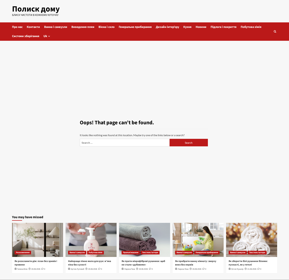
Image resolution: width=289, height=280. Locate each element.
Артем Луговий (77, 269)
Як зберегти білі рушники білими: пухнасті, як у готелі (248, 262)
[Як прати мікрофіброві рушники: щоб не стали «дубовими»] (144, 240)
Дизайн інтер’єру (167, 27)
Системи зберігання (25, 36)
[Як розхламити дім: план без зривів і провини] (37, 240)
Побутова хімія (251, 27)
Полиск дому (36, 9)
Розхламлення (23, 252)
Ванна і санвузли (55, 27)
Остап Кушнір (237, 269)
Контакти (33, 27)
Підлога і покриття (223, 27)
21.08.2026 (251, 269)
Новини (201, 27)
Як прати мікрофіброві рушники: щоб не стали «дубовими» (143, 262)
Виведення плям (82, 27)
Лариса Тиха (129, 269)
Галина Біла (22, 269)
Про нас (17, 27)
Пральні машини (130, 252)
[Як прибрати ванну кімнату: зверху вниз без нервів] (198, 240)
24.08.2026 (35, 269)
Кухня (187, 27)
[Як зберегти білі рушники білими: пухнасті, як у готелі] (251, 240)
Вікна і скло (107, 27)
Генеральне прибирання (135, 27)
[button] (275, 31)
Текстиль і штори (150, 252)
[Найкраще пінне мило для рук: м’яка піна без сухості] (91, 240)
